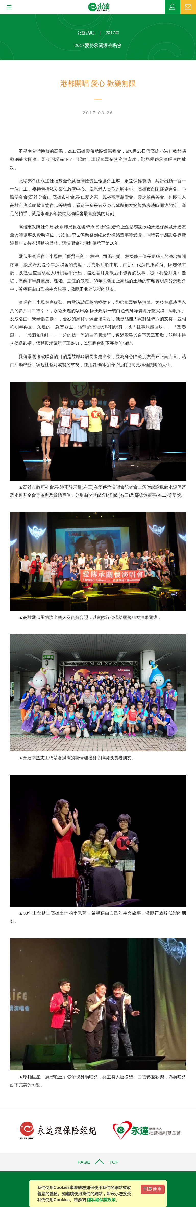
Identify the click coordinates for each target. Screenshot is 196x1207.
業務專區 (172, 7)
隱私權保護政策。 (103, 1200)
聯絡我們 (188, 7)
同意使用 (152, 1189)
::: (1, 17)
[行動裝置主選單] (7, 7)
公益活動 (85, 32)
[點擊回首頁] (99, 7)
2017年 (112, 32)
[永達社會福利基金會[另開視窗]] (147, 1130)
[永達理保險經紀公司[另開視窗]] (58, 1130)
